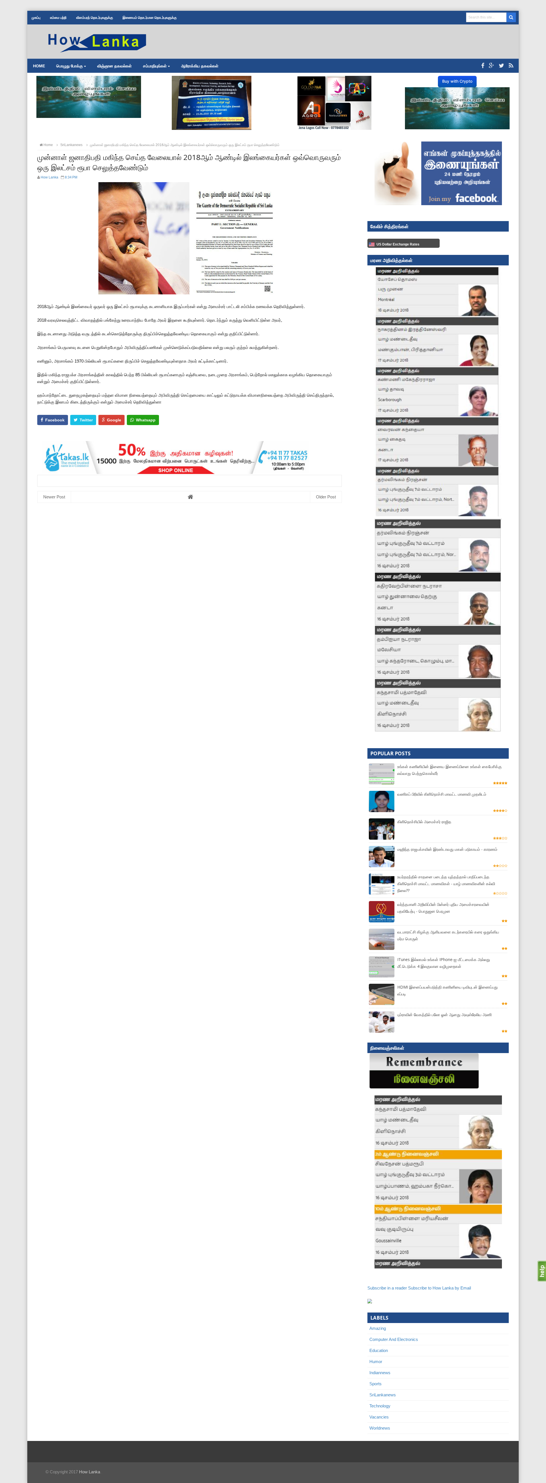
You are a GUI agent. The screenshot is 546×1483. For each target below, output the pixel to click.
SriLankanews (382, 1394)
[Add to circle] (491, 66)
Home (39, 66)
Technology (379, 1405)
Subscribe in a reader (387, 1288)
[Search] (511, 17)
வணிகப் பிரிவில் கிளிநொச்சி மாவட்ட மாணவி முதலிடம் (441, 794)
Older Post (326, 496)
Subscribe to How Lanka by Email (439, 1288)
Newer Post (54, 496)
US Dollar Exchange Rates (398, 244)
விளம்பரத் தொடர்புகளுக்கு (94, 18)
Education (378, 1350)
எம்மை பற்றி (58, 18)
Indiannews (379, 1372)
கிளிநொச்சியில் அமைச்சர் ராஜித (424, 821)
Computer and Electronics (393, 1339)
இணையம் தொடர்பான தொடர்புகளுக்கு (150, 18)
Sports (375, 1383)
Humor (375, 1361)
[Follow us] (501, 66)
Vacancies (379, 1417)
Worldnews (379, 1428)
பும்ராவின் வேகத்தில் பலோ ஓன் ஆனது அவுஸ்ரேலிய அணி (444, 1014)
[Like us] (482, 66)
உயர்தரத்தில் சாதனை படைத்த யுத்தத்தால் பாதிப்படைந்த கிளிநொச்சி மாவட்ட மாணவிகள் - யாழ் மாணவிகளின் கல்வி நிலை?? (446, 883)
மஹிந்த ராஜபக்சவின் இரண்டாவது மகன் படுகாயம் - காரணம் (447, 849)
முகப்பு (36, 18)
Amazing (377, 1328)
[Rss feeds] (511, 66)
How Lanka (89, 1471)
